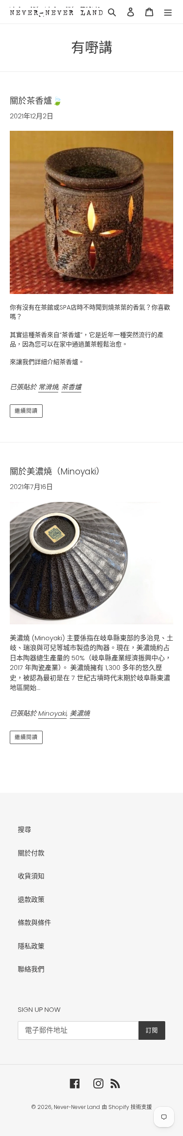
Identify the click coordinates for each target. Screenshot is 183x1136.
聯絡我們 (31, 969)
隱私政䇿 (31, 946)
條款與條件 (34, 922)
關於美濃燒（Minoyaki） (57, 472)
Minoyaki (52, 713)
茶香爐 (71, 387)
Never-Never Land (77, 1107)
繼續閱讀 (26, 411)
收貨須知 (31, 876)
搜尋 (24, 829)
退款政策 (31, 899)
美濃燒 (80, 713)
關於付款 (31, 853)
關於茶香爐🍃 (36, 101)
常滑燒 (48, 387)
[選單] (168, 11)
